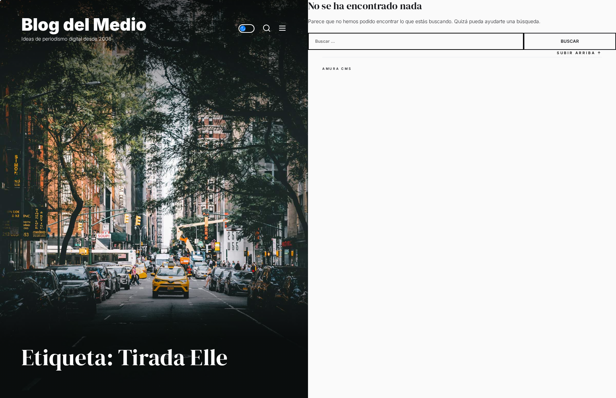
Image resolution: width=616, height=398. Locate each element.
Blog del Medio (84, 24)
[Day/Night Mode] (246, 28)
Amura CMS (336, 69)
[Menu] (282, 28)
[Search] (266, 28)
